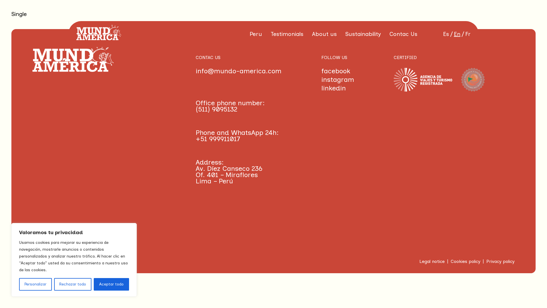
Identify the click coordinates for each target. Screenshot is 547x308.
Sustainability (363, 34)
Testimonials (287, 34)
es (446, 34)
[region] (74, 260)
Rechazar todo (72, 284)
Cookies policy (465, 261)
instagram (337, 79)
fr (468, 34)
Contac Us (403, 34)
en (457, 34)
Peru (256, 34)
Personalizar (35, 284)
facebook (335, 71)
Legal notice (432, 261)
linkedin (333, 88)
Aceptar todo (111, 284)
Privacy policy (500, 261)
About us (324, 34)
